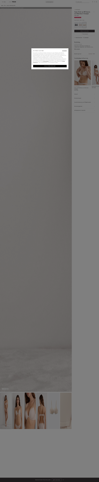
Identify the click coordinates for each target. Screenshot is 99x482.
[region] (50, 58)
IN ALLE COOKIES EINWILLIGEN (49, 66)
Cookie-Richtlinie (46, 61)
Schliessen (64, 50)
